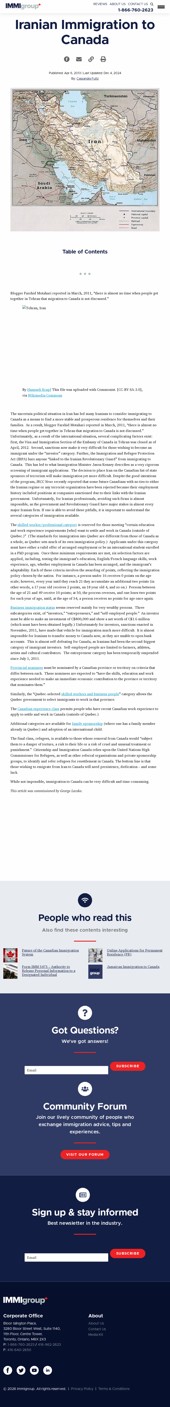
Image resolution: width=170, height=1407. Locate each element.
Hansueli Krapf (39, 389)
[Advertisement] (85, 837)
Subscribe (127, 1066)
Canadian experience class (38, 708)
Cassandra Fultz (88, 78)
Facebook (7, 1370)
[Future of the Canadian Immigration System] (10, 955)
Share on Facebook (67, 59)
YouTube (34, 1370)
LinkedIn (47, 1370)
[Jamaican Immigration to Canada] (95, 972)
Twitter (21, 1370)
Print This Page (103, 59)
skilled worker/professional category (47, 524)
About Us (118, 4)
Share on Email (79, 59)
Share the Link (91, 59)
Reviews (100, 4)
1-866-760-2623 (135, 10)
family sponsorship (87, 723)
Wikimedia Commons (45, 395)
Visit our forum (85, 1154)
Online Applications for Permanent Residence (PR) (134, 952)
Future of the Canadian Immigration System (50, 952)
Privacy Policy (82, 1389)
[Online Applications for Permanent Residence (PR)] (95, 955)
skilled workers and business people (90, 694)
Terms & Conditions (113, 1389)
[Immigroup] (23, 6)
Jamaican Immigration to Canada (133, 966)
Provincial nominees (26, 667)
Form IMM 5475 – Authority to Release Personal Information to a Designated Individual (48, 970)
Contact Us (138, 4)
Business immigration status (32, 607)
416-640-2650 (19, 1350)
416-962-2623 (49, 1344)
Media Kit (95, 1334)
